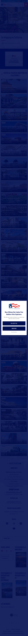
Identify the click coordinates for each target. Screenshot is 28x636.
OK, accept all (14, 323)
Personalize (14, 332)
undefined (14, 328)
